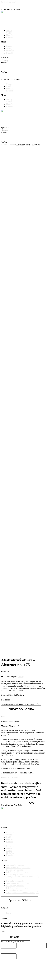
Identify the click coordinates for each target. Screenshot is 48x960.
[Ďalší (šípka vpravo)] (23, 956)
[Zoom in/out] (8, 951)
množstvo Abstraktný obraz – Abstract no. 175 (20, 704)
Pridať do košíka (21, 709)
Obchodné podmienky (15, 865)
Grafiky (9, 33)
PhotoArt (10, 35)
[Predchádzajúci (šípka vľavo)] (8, 956)
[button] (24, 42)
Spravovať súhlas (19, 900)
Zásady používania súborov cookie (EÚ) (22, 877)
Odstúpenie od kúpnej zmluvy (18, 872)
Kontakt (9, 37)
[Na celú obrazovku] (39, 945)
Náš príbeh (10, 832)
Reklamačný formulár (15, 874)
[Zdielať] (23, 945)
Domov (4, 145)
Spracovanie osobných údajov (18, 867)
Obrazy (9, 30)
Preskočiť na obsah (9, 2)
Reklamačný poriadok (15, 870)
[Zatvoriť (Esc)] (8, 945)
